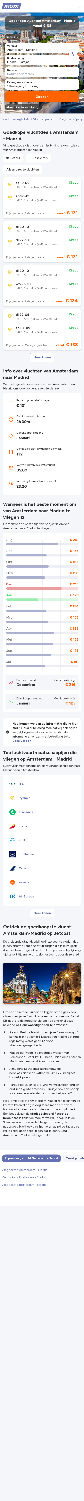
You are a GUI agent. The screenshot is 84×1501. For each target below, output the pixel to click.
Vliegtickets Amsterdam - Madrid (24, 1170)
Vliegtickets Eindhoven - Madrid (24, 1177)
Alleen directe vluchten (22, 169)
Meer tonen (42, 357)
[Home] (11, 6)
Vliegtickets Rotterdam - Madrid (24, 1185)
